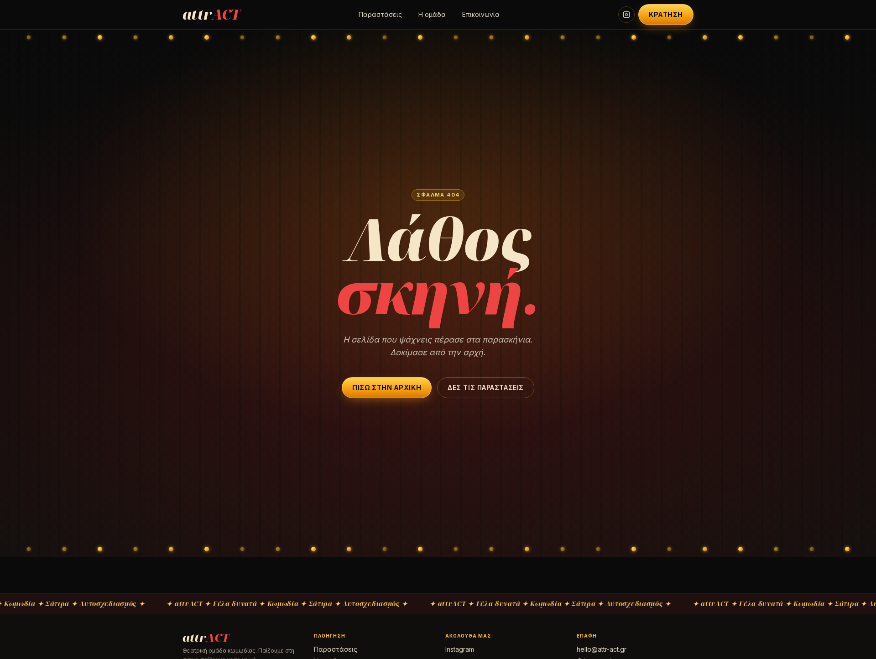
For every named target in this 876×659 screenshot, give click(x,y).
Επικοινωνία (481, 14)
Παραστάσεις (380, 14)
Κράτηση (666, 14)
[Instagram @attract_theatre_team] (626, 14)
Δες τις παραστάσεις (486, 387)
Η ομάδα (432, 14)
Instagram (459, 649)
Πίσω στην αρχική (386, 387)
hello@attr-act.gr (601, 649)
